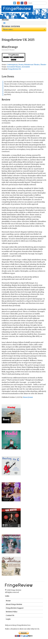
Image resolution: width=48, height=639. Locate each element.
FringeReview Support (14, 608)
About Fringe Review (14, 604)
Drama (21, 65)
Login (8, 619)
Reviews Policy (11, 612)
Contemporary (12, 65)
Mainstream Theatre (32, 65)
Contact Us (10, 615)
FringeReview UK (14, 69)
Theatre (43, 65)
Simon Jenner (28, 397)
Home (8, 601)
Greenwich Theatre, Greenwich (18, 67)
